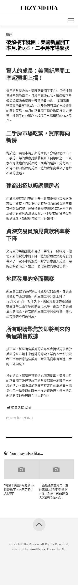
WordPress (37, 549)
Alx (63, 549)
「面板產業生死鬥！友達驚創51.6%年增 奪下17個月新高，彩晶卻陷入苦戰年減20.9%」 (53, 491)
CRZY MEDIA (39, 7)
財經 (9, 34)
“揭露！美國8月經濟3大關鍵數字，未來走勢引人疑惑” (19, 489)
